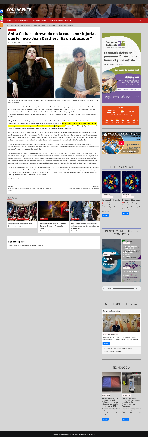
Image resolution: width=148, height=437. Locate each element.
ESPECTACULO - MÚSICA (22, 219)
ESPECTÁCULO (12, 30)
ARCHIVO (93, 2)
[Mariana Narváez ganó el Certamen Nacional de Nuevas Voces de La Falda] (53, 211)
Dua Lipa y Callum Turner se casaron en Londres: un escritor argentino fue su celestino (85, 226)
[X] (1, 14)
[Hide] (0, 28)
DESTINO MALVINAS (116, 2)
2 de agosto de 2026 (54, 231)
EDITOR (74, 231)
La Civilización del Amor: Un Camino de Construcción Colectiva (117, 350)
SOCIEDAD (106, 255)
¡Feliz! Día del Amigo (130, 271)
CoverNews (82, 434)
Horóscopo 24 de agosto (111, 200)
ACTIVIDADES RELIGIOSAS (110, 334)
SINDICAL (112, 252)
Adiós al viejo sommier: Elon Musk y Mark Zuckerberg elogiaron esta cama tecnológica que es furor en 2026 (110, 402)
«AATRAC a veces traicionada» (109, 261)
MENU (125, 2)
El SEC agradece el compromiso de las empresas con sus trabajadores (130, 249)
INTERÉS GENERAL (107, 197)
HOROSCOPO (106, 194)
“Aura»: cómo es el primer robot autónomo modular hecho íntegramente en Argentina (131, 402)
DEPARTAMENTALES (103, 2)
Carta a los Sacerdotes (111, 311)
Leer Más (105, 215)
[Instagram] (1, 21)
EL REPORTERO (13, 42)
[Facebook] (1, 11)
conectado (24, 245)
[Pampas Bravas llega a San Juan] (22, 211)
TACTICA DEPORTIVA (135, 2)
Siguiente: (84, 187)
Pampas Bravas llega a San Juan (20, 223)
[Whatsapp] (1, 18)
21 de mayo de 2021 (23, 42)
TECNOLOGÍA (106, 395)
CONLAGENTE (19, 10)
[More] (1, 25)
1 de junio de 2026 (82, 231)
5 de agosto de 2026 (22, 226)
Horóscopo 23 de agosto (131, 200)
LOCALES (105, 252)
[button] (140, 20)
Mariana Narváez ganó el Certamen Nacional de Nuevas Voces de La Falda (53, 226)
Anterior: (29, 188)
